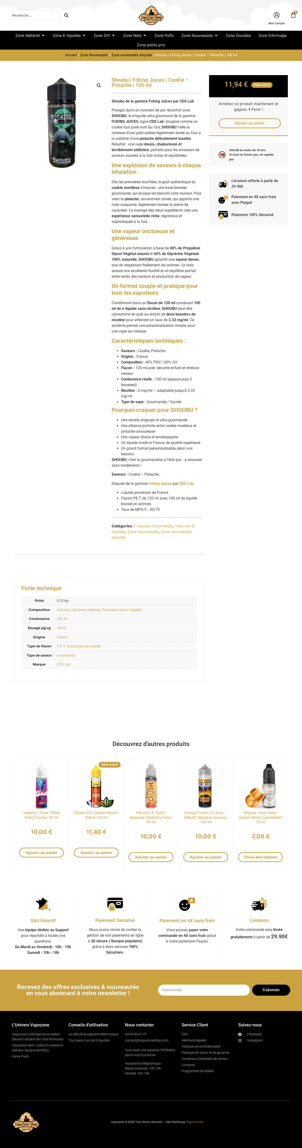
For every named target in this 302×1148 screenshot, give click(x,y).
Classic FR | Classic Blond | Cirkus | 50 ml (96, 815)
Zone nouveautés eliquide (131, 55)
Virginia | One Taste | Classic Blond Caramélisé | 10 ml (261, 817)
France (62, 637)
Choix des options (260, 857)
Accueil (71, 55)
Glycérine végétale (85, 610)
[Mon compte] (277, 15)
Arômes (63, 610)
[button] (30, 35)
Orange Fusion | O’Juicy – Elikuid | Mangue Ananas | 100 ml (205, 817)
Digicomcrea (194, 1122)
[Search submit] (66, 15)
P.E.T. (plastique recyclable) (79, 646)
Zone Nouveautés (94, 55)
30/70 (61, 628)
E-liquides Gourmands (153, 526)
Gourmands (66, 655)
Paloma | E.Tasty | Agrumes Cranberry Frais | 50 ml (151, 817)
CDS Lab (64, 664)
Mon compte (276, 23)
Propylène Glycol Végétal (122, 610)
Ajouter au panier (41, 852)
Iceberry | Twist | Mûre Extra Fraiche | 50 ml (41, 815)
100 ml (62, 619)
